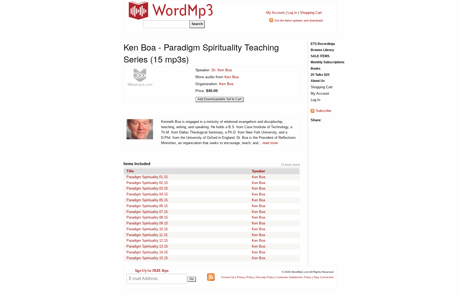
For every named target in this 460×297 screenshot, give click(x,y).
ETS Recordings (323, 44)
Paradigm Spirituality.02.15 (147, 183)
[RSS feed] (211, 277)
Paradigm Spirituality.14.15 (147, 252)
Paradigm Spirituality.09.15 (147, 223)
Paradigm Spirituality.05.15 (147, 200)
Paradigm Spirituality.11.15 (146, 235)
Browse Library (322, 50)
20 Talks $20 (320, 75)
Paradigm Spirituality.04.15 (147, 194)
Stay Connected (324, 277)
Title (130, 171)
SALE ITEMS (320, 56)
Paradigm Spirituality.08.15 (147, 217)
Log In (292, 13)
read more (270, 143)
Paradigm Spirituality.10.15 (147, 229)
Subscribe (323, 111)
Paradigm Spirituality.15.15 (147, 258)
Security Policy (265, 277)
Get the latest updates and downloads (298, 20)
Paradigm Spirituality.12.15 (147, 240)
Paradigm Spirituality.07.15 (147, 212)
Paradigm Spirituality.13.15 (147, 246)
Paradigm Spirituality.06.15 (147, 206)
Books (316, 68)
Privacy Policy (245, 277)
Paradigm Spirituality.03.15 (147, 188)
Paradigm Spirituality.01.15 (147, 177)
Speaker (258, 171)
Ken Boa (231, 77)
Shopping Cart (311, 13)
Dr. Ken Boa (222, 70)
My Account (275, 13)
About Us (318, 81)
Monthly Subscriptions (327, 62)
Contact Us (228, 277)
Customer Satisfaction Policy (293, 277)
